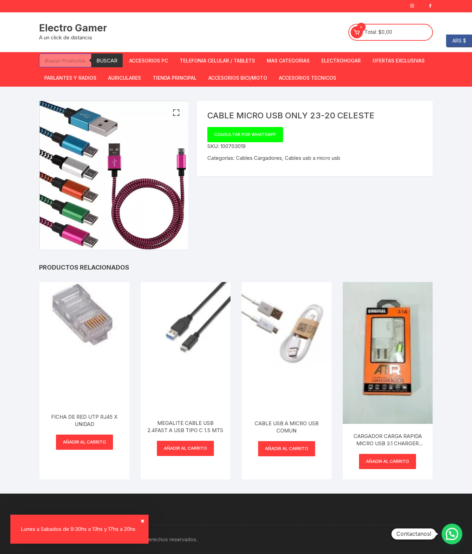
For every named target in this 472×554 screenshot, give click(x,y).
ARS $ (456, 40)
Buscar (106, 60)
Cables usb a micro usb (312, 158)
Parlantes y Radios (70, 78)
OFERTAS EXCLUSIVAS (398, 61)
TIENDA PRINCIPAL (175, 78)
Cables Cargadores (259, 158)
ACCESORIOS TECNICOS (307, 78)
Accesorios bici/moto (237, 78)
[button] (176, 113)
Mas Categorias (288, 61)
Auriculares (124, 78)
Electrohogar (341, 61)
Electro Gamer (73, 28)
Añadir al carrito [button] (84, 442)
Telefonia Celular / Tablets (217, 61)
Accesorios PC (148, 61)
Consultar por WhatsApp (245, 134)
